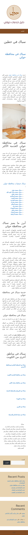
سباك (22, 424)
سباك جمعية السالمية (16, 196)
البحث (23, 459)
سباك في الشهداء (16, 434)
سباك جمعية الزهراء (16, 212)
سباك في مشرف (9, 443)
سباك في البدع (20, 426)
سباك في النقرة (16, 436)
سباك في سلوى (12, 441)
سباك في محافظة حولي (15, 75)
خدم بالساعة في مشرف (18, 487)
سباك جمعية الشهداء (16, 208)
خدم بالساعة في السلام (18, 490)
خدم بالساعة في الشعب (18, 492)
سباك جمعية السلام (16, 204)
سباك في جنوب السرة (19, 438)
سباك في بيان (7, 436)
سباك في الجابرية (10, 426)
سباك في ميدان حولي (20, 445)
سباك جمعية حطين (16, 194)
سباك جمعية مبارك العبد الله (14, 192)
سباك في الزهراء (10, 429)
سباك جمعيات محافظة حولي (14, 183)
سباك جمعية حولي (17, 190)
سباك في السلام (13, 431)
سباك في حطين (8, 438)
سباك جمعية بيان (17, 206)
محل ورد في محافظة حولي (17, 485)
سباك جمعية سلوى (17, 210)
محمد (23, 513)
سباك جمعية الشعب (16, 198)
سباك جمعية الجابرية (16, 200)
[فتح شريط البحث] (2, 31)
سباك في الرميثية (21, 429)
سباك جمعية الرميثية (16, 214)
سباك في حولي (21, 441)
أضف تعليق (21, 448)
